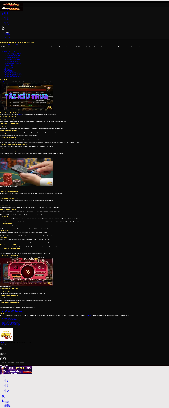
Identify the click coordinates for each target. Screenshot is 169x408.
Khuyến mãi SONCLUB (5, 32)
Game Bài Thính (6, 22)
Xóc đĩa (3, 27)
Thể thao (3, 28)
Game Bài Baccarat (6, 10)
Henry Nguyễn (20, 44)
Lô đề (3, 29)
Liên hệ (3, 30)
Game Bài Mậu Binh (6, 25)
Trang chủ (3, 7)
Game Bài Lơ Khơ (6, 24)
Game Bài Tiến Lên (6, 19)
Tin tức (3, 31)
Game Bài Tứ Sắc (6, 21)
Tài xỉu (1, 40)
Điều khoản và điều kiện (7, 37)
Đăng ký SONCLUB (6, 33)
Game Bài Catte (6, 13)
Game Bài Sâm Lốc (6, 15)
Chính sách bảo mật (7, 36)
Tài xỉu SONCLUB (90, 315)
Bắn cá (3, 26)
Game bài (3, 8)
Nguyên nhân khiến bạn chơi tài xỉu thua (8, 51)
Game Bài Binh (6, 14)
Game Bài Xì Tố (6, 23)
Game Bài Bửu (6, 12)
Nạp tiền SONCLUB (6, 35)
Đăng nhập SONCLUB (7, 34)
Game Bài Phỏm (6, 17)
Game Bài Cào (6, 11)
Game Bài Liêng (6, 18)
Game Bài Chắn (6, 16)
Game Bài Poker (6, 9)
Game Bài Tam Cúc (6, 20)
